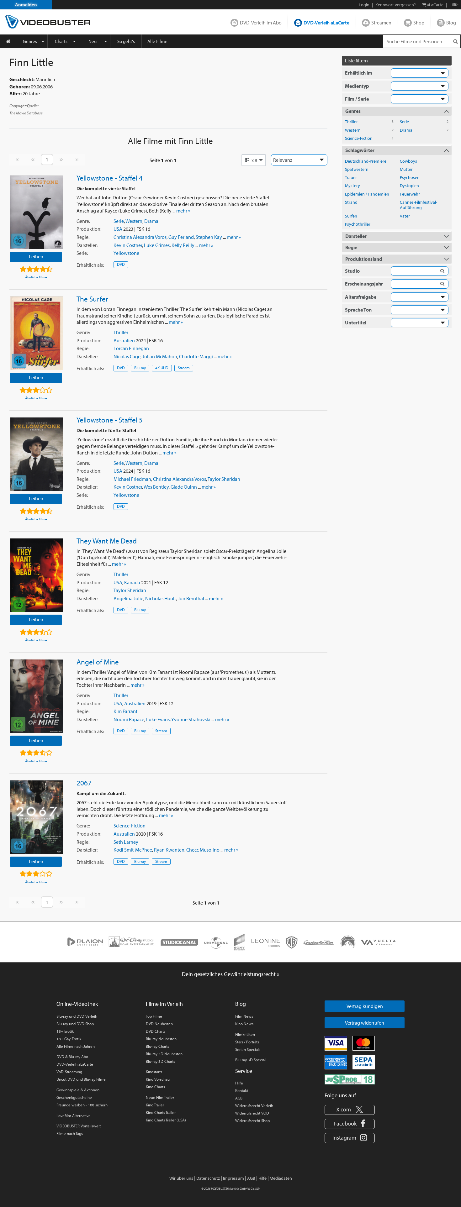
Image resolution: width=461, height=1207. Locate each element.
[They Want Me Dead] (36, 575)
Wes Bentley (156, 487)
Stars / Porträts (247, 1041)
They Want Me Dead (107, 540)
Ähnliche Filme (36, 277)
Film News (244, 1016)
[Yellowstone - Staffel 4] (36, 212)
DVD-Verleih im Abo (261, 22)
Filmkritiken (245, 1034)
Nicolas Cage (127, 356)
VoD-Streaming (69, 1071)
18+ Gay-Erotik (68, 1038)
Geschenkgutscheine (74, 1097)
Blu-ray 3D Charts (160, 1061)
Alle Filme (157, 41)
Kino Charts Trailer (161, 1112)
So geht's (126, 41)
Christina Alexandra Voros (140, 237)
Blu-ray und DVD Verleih (76, 1016)
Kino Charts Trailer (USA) (166, 1119)
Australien (124, 340)
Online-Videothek (77, 1003)
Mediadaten (281, 1178)
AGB (238, 1097)
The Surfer (92, 298)
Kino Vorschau (158, 1079)
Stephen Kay (209, 237)
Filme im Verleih (164, 1003)
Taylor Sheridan (224, 479)
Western (133, 221)
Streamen (381, 22)
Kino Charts (155, 1086)
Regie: (83, 237)
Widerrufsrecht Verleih (254, 1105)
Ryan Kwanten (169, 850)
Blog (451, 22)
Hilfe (239, 1082)
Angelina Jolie (128, 598)
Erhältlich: (90, 265)
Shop (418, 22)
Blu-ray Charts (157, 1046)
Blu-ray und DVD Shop (75, 1023)
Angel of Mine (98, 661)
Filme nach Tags (69, 1133)
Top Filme (154, 1016)
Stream (184, 367)
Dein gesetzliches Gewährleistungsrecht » (230, 974)
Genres (30, 41)
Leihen (36, 256)
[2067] (36, 817)
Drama (151, 221)
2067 (84, 782)
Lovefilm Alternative (73, 1115)
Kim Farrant (125, 711)
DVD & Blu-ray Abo (72, 1056)
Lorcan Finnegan (131, 348)
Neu (92, 41)
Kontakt (241, 1090)
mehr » (183, 210)
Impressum (233, 1178)
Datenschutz (208, 1178)
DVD (121, 264)
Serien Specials (247, 1049)
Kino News (244, 1023)
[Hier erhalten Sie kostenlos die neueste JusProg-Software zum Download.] (350, 1079)
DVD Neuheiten (159, 1023)
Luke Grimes (157, 245)
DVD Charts (155, 1031)
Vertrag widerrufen (364, 1023)
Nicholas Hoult (160, 598)
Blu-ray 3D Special (250, 1059)
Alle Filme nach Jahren (75, 1046)
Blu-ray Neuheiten (161, 1038)
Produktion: (89, 229)
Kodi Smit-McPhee (133, 850)
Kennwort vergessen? (395, 5)
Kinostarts (154, 1071)
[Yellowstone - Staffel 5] (36, 454)
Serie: (82, 253)
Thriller (121, 332)
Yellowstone (126, 253)
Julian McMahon (159, 356)
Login (364, 5)
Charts (61, 41)
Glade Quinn (184, 487)
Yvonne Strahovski (190, 719)
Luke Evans (158, 719)
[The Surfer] (36, 333)
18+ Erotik (65, 1031)
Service (243, 1070)
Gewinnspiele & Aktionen (77, 1089)
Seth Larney (126, 842)
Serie (119, 221)
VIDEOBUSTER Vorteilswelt (78, 1125)
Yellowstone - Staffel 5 (110, 419)
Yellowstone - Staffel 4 (110, 177)
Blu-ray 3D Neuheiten (164, 1053)
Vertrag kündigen (365, 1006)
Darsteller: (87, 245)
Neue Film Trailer (160, 1097)
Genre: (83, 221)
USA (118, 229)
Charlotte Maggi (196, 356)
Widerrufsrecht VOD (252, 1112)
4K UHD (161, 367)
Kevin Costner (128, 245)
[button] (253, 160)
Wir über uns (181, 1178)
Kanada (132, 582)
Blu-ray (140, 367)
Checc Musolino (203, 850)
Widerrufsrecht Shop (252, 1120)
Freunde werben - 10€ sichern (82, 1104)
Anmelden (26, 5)
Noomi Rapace (129, 719)
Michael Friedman (132, 479)
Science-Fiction (130, 825)
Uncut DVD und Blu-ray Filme (81, 1079)
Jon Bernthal (191, 598)
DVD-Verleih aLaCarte (326, 22)
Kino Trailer (155, 1104)
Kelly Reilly (183, 245)
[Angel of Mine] (36, 696)
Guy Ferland (181, 237)
